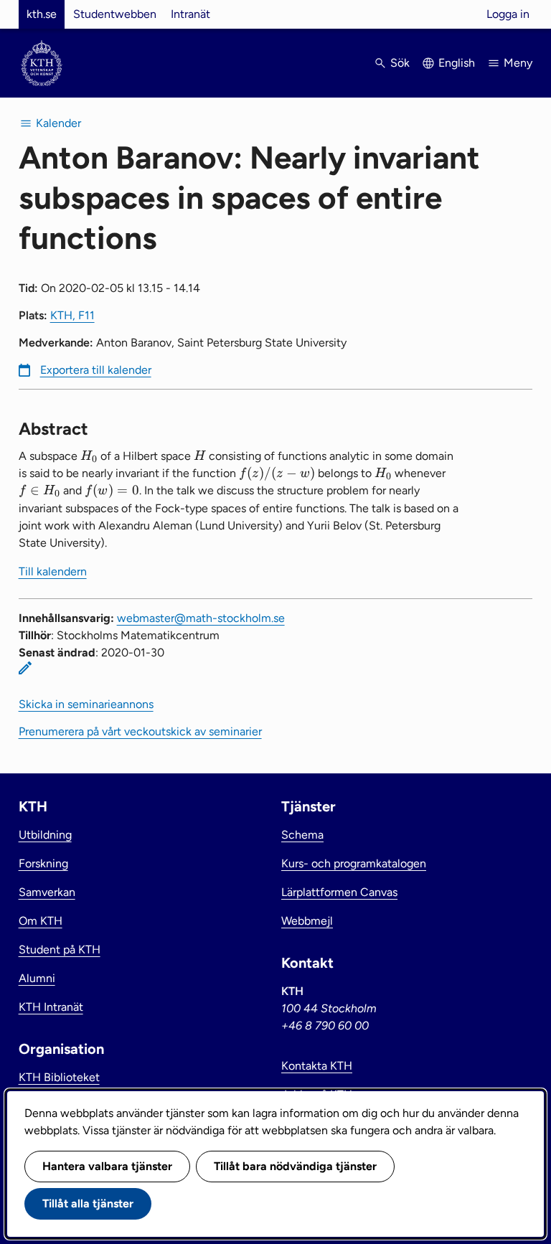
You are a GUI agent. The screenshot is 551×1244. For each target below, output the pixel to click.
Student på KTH (59, 949)
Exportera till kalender (95, 370)
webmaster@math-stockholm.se (201, 618)
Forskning (43, 863)
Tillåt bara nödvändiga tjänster (295, 1166)
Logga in (507, 14)
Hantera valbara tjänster (107, 1166)
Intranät (190, 14)
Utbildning (45, 835)
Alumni (37, 978)
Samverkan (47, 892)
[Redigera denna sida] (25, 667)
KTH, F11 (72, 315)
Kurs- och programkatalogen (353, 863)
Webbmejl (307, 921)
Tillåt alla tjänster (87, 1203)
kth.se (42, 14)
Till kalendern (53, 571)
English (456, 63)
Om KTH (40, 921)
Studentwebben (114, 14)
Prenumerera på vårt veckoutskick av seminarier (140, 731)
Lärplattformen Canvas (339, 892)
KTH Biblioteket (59, 1077)
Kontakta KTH (316, 1066)
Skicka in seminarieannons (86, 704)
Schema (302, 835)
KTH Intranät (51, 1007)
